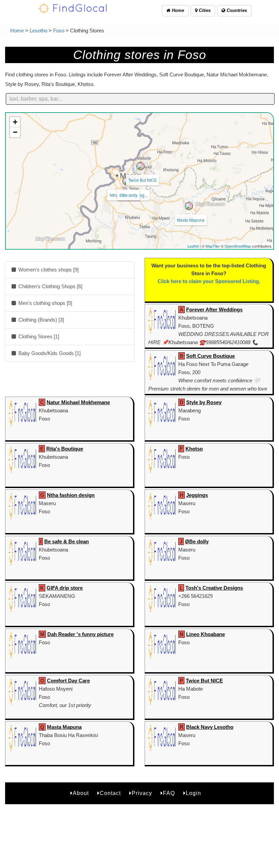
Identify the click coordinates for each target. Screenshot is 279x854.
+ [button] (15, 122)
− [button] (15, 132)
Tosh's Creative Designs (214, 588)
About (81, 793)
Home (177, 10)
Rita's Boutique (64, 449)
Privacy (142, 793)
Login (193, 793)
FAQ (169, 793)
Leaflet (193, 246)
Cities (204, 10)
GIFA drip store (65, 588)
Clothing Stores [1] (38, 336)
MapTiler (213, 246)
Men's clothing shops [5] (44, 303)
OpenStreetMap (238, 246)
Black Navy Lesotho (209, 727)
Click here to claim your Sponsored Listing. (209, 281)
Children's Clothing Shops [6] (49, 286)
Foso (58, 30)
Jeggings (197, 495)
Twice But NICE (142, 180)
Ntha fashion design (71, 495)
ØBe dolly (128, 195)
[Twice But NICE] (140, 166)
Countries (236, 10)
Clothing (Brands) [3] (40, 320)
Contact (110, 793)
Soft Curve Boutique (210, 356)
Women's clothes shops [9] (48, 270)
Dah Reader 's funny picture (80, 634)
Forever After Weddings (214, 309)
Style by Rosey (203, 402)
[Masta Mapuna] (189, 206)
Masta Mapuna (190, 220)
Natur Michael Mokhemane (78, 402)
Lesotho (38, 30)
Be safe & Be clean (66, 541)
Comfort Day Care (68, 680)
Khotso (194, 449)
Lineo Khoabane (205, 634)
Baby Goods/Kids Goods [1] (49, 353)
